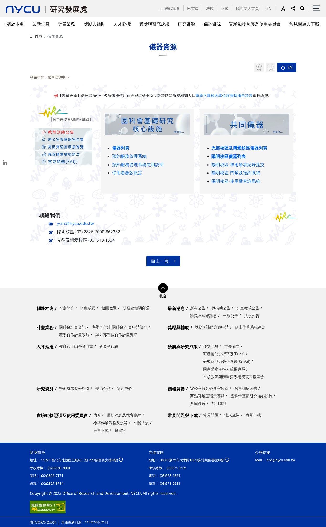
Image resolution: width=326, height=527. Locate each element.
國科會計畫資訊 (72, 327)
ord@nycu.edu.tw (281, 460)
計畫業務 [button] (66, 24)
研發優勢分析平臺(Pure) (224, 354)
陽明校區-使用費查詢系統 (235, 181)
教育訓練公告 (245, 388)
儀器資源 (176, 388)
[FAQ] (63, 161)
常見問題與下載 (183, 415)
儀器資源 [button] (212, 24)
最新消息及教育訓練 (124, 415)
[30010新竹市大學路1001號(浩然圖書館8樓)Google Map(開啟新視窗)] (227, 460)
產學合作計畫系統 (74, 334)
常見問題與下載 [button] (304, 24)
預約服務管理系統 (129, 156)
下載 (225, 8)
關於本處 (45, 308)
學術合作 (103, 388)
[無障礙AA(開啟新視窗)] (48, 506)
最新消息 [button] (41, 24)
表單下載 (101, 430)
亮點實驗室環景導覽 (207, 396)
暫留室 (120, 430)
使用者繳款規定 (127, 173)
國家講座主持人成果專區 (224, 369)
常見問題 (210, 415)
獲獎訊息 (210, 346)
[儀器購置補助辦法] (63, 153)
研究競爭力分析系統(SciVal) (226, 361)
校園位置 (109, 308)
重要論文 (232, 346)
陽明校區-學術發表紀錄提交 (237, 164)
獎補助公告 (221, 308)
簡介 (97, 415)
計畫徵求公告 (248, 308)
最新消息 (176, 308)
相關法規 (141, 422)
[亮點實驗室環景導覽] (63, 146)
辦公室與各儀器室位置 (209, 388)
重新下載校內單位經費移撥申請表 (224, 95)
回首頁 (193, 8)
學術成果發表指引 (74, 388)
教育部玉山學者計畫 (76, 346)
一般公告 (230, 315)
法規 (210, 8)
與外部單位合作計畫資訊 (116, 334)
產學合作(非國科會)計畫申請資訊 (119, 327)
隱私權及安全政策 (43, 522)
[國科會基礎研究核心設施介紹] (147, 124)
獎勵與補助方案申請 (212, 327)
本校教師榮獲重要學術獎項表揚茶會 (233, 376)
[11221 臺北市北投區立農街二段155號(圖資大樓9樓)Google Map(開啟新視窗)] (121, 460)
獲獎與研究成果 (183, 346)
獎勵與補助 (178, 327)
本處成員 (87, 308)
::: (161, 8)
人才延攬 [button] (122, 24)
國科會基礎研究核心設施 (252, 396)
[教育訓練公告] (63, 131)
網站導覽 (172, 8)
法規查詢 (232, 415)
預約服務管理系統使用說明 (138, 164)
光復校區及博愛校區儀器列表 (239, 148)
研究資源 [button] (186, 24)
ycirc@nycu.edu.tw (75, 223)
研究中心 (124, 388)
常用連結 (219, 403)
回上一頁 (160, 261)
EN (268, 8)
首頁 (38, 36)
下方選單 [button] (163, 288)
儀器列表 (120, 148)
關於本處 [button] (15, 24)
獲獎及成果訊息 (203, 315)
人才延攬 (45, 346)
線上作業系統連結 (250, 327)
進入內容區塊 (11, 2)
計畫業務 (45, 327)
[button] (286, 8)
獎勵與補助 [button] (94, 24)
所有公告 (197, 308)
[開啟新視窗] (259, 67)
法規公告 (251, 315)
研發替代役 (108, 346)
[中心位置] (63, 139)
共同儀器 (197, 403)
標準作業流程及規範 (110, 422)
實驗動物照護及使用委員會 (62, 415)
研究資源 (45, 388)
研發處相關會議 (136, 308)
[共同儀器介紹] (246, 124)
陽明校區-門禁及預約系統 (235, 173)
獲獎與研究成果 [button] (154, 24)
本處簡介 (66, 308)
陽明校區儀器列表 (228, 156)
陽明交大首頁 (247, 8)
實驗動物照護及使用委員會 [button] (255, 24)
